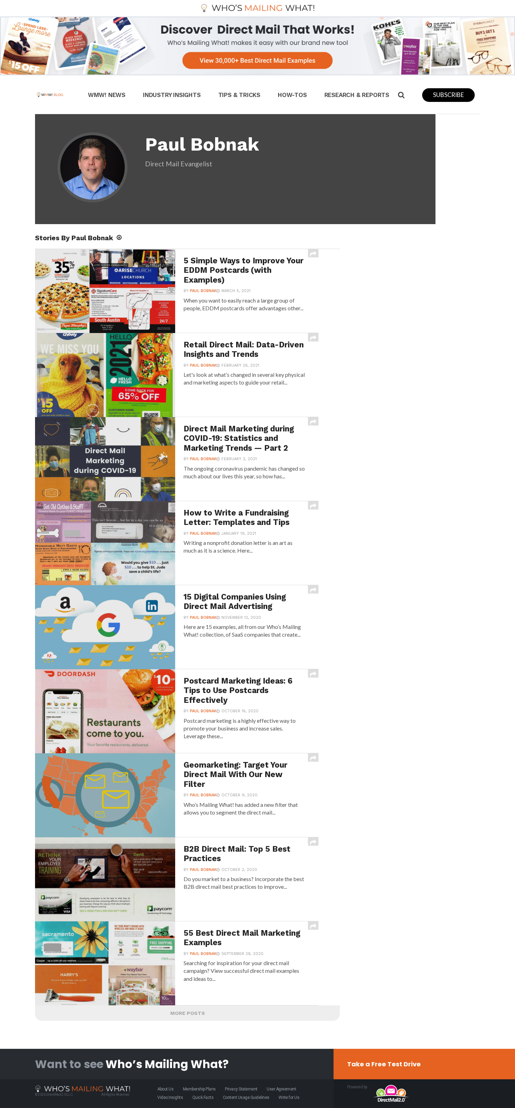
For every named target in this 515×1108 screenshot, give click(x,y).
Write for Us (289, 1097)
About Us (165, 1089)
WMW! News (106, 94)
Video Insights (170, 1097)
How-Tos (292, 94)
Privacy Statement (241, 1089)
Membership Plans (199, 1089)
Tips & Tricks (239, 94)
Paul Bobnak (203, 291)
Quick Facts (203, 1097)
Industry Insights (172, 94)
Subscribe (448, 94)
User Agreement (281, 1089)
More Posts (187, 1013)
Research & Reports (356, 94)
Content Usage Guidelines (246, 1097)
